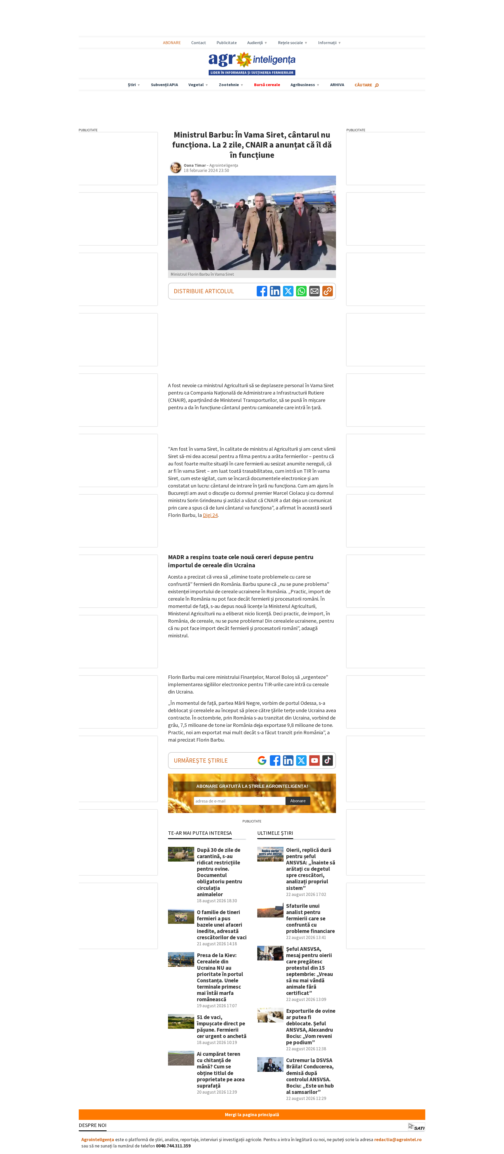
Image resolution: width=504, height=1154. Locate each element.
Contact (198, 42)
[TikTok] (327, 760)
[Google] (262, 760)
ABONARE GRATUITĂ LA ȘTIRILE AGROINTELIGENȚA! (252, 786)
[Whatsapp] (301, 291)
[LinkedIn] (275, 291)
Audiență (255, 42)
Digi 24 (210, 515)
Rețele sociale (290, 42)
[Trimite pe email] (314, 291)
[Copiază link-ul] (327, 291)
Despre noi (93, 1125)
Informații (327, 42)
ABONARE (172, 42)
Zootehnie (229, 84)
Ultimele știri (275, 833)
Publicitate (227, 42)
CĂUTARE (363, 84)
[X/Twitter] (301, 760)
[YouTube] (314, 760)
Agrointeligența (97, 1139)
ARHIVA (337, 84)
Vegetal (196, 84)
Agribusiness (303, 84)
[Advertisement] (252, 18)
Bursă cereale (267, 84)
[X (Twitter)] (288, 291)
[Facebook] (262, 291)
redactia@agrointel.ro (398, 1139)
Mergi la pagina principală (252, 1115)
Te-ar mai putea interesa (200, 833)
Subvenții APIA (164, 84)
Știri (132, 84)
